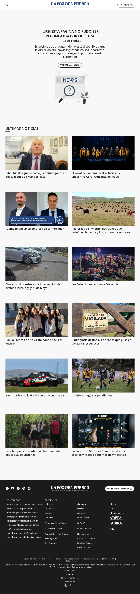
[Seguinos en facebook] (29, 489)
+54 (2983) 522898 (70, 561)
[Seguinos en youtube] (12, 489)
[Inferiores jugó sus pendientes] (103, 376)
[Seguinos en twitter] (18, 489)
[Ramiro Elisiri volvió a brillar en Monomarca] (36, 376)
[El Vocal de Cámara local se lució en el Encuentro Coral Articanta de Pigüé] (103, 153)
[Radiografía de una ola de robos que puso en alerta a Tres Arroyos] (103, 320)
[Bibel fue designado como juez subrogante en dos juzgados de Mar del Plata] (36, 153)
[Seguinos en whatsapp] (7, 489)
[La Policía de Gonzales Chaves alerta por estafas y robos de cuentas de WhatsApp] (103, 431)
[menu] (25, 5)
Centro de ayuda (70, 571)
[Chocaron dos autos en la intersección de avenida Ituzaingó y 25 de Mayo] (36, 264)
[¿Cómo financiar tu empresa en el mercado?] (36, 209)
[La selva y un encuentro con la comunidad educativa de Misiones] (36, 431)
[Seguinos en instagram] (23, 489)
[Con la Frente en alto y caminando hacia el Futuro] (36, 320)
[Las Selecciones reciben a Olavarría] (103, 264)
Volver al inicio (70, 65)
